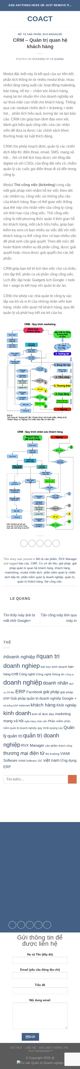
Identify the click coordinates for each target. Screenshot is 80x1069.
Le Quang (57, 59)
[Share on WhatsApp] (24, 543)
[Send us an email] (30, 925)
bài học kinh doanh (54, 666)
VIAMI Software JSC (30, 760)
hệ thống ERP (10, 705)
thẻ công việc (53, 581)
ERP (20, 691)
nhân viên (42, 721)
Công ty (69, 674)
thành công (65, 745)
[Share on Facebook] (32, 543)
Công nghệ (27, 674)
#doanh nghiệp (19, 656)
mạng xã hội (13, 721)
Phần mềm (55, 721)
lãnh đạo (48, 714)
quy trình (43, 728)
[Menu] (6, 18)
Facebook (34, 692)
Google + (69, 698)
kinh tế (36, 714)
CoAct (40, 18)
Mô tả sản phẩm (29, 34)
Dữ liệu (10, 692)
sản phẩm (51, 745)
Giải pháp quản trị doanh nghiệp (35, 698)
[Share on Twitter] (40, 543)
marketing (63, 714)
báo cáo (24, 563)
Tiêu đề (40, 985)
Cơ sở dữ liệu (48, 563)
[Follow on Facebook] (12, 925)
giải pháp (64, 563)
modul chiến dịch (31, 572)
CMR (34, 563)
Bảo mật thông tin (53, 1047)
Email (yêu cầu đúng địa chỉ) (40, 969)
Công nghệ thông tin (50, 674)
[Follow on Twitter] (21, 925)
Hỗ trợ (16, 1047)
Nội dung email (39, 1000)
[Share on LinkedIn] (56, 543)
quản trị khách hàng (30, 581)
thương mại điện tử (24, 753)
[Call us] (38, 925)
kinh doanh (17, 713)
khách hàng (62, 568)
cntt (14, 674)
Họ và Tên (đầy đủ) (40, 954)
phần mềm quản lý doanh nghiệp (42, 577)
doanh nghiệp (22, 682)
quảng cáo (56, 728)
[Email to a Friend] (48, 543)
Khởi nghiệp (66, 705)
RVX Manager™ (40, 1051)
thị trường (52, 754)
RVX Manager (52, 34)
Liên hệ (30, 1047)
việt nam (51, 760)
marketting (11, 572)
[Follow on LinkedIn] (47, 925)
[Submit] (72, 779)
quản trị (69, 577)
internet (24, 705)
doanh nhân (55, 683)
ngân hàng (30, 721)
